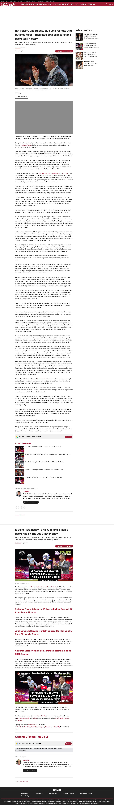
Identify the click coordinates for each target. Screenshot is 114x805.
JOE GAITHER (26, 760)
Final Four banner (26, 145)
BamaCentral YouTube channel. (43, 716)
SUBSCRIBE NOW (50, 1)
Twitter (34, 718)
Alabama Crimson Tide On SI (31, 737)
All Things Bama (24, 781)
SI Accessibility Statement (86, 793)
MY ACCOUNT (41, 1)
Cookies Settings (25, 796)
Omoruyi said (41, 379)
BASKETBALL (33, 4)
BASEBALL (91, 4)
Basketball (22, 515)
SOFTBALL (83, 4)
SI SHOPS (34, 1)
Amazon (20, 720)
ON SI (7, 1)
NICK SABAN (66, 4)
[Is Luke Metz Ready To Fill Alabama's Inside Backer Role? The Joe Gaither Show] (87, 46)
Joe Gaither (18, 543)
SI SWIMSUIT (13, 1)
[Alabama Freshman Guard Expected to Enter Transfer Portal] (87, 56)
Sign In (111, 4)
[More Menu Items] (97, 4)
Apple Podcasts (64, 718)
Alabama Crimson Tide (21, 96)
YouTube (20, 718)
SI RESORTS (27, 1)
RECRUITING (43, 4)
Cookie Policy (39, 793)
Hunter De (17, 48)
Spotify (57, 718)
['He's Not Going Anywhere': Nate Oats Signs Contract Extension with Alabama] (87, 65)
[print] (25, 507)
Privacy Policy (24, 793)
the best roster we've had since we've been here (54, 173)
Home (16, 515)
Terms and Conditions (68, 793)
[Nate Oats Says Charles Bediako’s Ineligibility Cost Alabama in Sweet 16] (87, 37)
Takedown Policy (52, 793)
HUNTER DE (26, 492)
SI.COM (3, 1)
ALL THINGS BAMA (54, 4)
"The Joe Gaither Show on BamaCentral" (43, 587)
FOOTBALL (24, 4)
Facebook (26, 718)
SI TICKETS (20, 1)
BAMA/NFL (74, 4)
